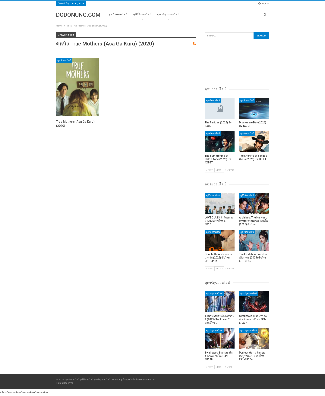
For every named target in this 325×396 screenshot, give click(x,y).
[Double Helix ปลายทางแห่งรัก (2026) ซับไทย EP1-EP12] (220, 240)
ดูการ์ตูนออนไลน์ (168, 14)
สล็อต (45, 392)
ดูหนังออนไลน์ (118, 14)
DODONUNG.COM (78, 14)
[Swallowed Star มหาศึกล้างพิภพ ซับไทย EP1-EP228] (220, 338)
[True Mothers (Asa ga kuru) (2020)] (77, 87)
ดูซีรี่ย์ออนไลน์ (142, 14)
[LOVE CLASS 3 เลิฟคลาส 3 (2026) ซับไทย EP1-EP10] (220, 203)
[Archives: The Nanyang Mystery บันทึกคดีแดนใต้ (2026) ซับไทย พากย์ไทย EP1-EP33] (254, 203)
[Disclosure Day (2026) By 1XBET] (254, 108)
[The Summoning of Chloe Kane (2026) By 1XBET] (220, 141)
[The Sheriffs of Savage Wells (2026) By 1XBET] (254, 141)
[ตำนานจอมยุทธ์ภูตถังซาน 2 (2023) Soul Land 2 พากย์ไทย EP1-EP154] (220, 301)
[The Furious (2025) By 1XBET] (220, 108)
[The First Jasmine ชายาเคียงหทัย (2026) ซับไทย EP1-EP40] (254, 240)
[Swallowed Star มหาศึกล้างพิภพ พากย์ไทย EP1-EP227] (254, 301)
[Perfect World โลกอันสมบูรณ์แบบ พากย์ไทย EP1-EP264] (254, 338)
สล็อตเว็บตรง (7, 392)
